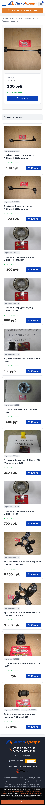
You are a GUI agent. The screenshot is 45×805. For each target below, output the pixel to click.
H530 (21, 19)
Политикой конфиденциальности (30, 793)
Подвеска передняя (10, 21)
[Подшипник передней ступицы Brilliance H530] (22, 289)
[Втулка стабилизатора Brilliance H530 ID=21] (22, 340)
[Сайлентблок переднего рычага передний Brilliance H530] (22, 695)
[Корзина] (41, 4)
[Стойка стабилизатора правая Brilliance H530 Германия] (22, 137)
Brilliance (13, 19)
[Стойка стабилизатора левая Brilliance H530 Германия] (22, 187)
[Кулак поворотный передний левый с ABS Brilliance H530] (22, 594)
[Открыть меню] (4, 4)
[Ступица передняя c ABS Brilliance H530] (22, 391)
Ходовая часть (30, 19)
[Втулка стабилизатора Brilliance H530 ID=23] (22, 645)
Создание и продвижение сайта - (22, 766)
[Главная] (23, 4)
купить (24, 98)
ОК (22, 802)
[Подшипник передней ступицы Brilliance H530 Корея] (22, 238)
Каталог (5, 19)
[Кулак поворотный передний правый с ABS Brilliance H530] (22, 543)
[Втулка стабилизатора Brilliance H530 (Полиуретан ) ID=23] (22, 441)
